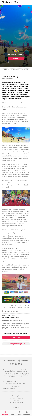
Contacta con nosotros (8, 388)
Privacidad (16, 400)
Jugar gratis (16, 58)
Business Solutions (16, 386)
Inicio (3, 381)
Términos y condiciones (16, 398)
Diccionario (9, 383)
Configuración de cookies (16, 402)
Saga (15, 381)
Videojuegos (9, 381)
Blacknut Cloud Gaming (19, 383)
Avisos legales (16, 396)
